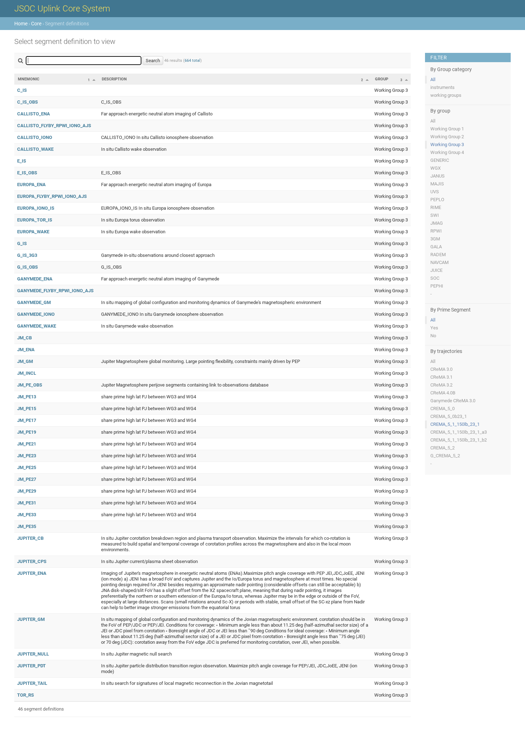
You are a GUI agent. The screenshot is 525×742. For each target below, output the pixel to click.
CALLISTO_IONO (34, 137)
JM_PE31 (26, 503)
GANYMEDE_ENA (34, 279)
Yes (434, 327)
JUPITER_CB (30, 538)
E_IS (21, 161)
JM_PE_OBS (29, 385)
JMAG (436, 223)
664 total (192, 60)
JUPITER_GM (31, 619)
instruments (442, 87)
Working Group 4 (447, 152)
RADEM (438, 254)
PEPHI (436, 286)
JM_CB (24, 337)
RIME (435, 207)
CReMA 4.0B (442, 392)
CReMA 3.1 (441, 377)
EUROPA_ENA (31, 184)
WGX (435, 168)
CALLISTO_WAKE (35, 149)
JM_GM (25, 361)
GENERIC (439, 160)
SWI (434, 215)
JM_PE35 (26, 526)
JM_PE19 (26, 432)
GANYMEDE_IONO (36, 314)
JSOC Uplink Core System (62, 9)
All (432, 79)
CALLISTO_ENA (33, 113)
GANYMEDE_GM (34, 302)
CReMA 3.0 (441, 369)
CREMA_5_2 (442, 447)
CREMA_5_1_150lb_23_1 (455, 424)
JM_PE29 (26, 491)
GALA (436, 246)
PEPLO (437, 199)
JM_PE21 (26, 444)
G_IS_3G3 (27, 255)
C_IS (22, 90)
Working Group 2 (447, 136)
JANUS (437, 176)
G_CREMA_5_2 (445, 455)
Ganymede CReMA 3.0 (452, 400)
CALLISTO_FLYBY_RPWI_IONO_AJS (54, 125)
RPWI (436, 231)
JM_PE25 (26, 467)
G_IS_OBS (27, 267)
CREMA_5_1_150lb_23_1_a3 (458, 432)
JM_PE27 (26, 479)
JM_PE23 (26, 455)
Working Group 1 (447, 128)
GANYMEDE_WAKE (36, 326)
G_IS (22, 243)
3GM (435, 238)
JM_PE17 (26, 420)
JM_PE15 (26, 408)
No (433, 335)
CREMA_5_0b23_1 (448, 416)
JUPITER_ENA (31, 573)
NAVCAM (439, 262)
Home (21, 23)
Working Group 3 (447, 144)
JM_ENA (26, 349)
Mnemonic (28, 79)
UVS (434, 191)
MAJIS (437, 183)
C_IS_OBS (27, 102)
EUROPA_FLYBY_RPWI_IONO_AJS (52, 196)
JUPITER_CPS (31, 561)
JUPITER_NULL (33, 654)
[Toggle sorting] (93, 79)
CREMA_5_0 (442, 408)
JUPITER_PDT (31, 665)
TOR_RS (25, 695)
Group (381, 79)
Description (114, 79)
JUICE (436, 270)
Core (36, 23)
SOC (434, 278)
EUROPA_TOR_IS (34, 220)
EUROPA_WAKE (33, 231)
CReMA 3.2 (441, 385)
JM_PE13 (26, 396)
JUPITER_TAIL (32, 683)
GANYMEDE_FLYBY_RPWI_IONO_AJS (55, 290)
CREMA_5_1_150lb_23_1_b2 (458, 440)
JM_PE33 (26, 514)
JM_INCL (26, 373)
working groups (445, 95)
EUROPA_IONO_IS (35, 208)
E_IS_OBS (27, 172)
